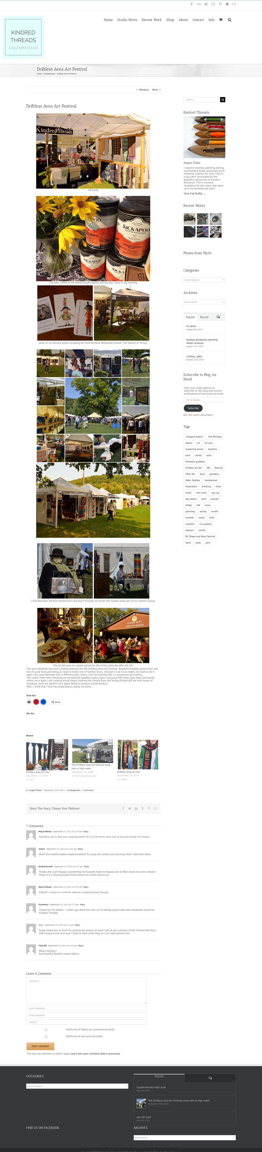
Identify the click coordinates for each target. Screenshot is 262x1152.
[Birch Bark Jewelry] (215, 231)
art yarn (209, 442)
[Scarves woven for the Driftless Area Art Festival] (202, 231)
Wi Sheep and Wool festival (200, 536)
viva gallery (205, 524)
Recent (204, 317)
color (209, 455)
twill (211, 517)
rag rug (215, 492)
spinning (190, 511)
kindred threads (45, 866)
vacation (190, 524)
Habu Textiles (192, 480)
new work (201, 492)
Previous (144, 89)
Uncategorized (73, 790)
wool (188, 542)
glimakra (214, 474)
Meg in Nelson (45, 831)
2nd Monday (215, 436)
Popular (190, 317)
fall (208, 467)
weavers (189, 530)
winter (202, 530)
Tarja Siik (42, 945)
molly (188, 492)
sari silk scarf (144, 1117)
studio (214, 511)
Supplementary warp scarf (151, 1087)
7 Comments (88, 790)
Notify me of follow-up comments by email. (90, 1029)
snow (207, 505)
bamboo (212, 449)
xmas (198, 542)
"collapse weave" (194, 436)
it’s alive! (191, 326)
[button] (229, 19)
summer (189, 517)
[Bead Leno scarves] (189, 231)
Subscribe (193, 408)
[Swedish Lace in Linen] (202, 219)
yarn (208, 542)
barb (187, 455)
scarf (203, 498)
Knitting (206, 486)
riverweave (43, 904)
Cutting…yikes (194, 356)
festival (219, 467)
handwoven (211, 480)
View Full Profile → (195, 193)
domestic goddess (195, 461)
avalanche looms (194, 449)
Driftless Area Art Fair (37, 772)
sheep (188, 505)
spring (203, 511)
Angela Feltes (35, 790)
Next (155, 89)
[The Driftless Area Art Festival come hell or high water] (93, 751)
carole (198, 455)
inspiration (191, 486)
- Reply (85, 831)
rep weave (190, 498)
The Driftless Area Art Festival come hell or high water (179, 1100)
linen (218, 486)
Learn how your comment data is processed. (95, 1053)
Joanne (41, 848)
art (198, 442)
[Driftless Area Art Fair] (47, 754)
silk (198, 505)
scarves (215, 498)
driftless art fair (193, 467)
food (202, 474)
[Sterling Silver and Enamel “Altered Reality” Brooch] (215, 219)
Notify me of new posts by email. (84, 1036)
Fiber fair (190, 474)
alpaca (188, 442)
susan (202, 517)
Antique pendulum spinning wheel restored (202, 341)
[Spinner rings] (189, 219)
